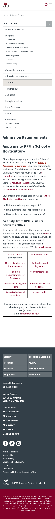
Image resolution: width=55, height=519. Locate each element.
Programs (10, 35)
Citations (9, 59)
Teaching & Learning (39, 356)
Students (10, 82)
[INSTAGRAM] (18, 443)
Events (8, 113)
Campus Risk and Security (13, 462)
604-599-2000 (10, 386)
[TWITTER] (12, 443)
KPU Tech (8, 429)
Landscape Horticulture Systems (18, 47)
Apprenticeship (39, 292)
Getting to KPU (11, 433)
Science (13, 15)
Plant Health (10, 39)
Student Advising (12, 123)
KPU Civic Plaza (11, 411)
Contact (6, 465)
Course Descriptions (15, 70)
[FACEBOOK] (5, 443)
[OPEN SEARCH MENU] (46, 4)
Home (5, 15)
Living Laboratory (13, 101)
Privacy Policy (8, 458)
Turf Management (12, 55)
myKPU (32, 362)
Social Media (8, 468)
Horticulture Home (14, 29)
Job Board (10, 94)
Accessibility (8, 455)
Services (8, 368)
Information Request (31, 313)
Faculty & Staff (36, 368)
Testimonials (11, 88)
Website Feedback (10, 451)
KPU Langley (9, 415)
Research (8, 362)
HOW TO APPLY (14, 254)
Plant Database (12, 107)
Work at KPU (35, 374)
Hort (22, 15)
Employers (9, 374)
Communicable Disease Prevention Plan (19, 472)
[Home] (20, 4)
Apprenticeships (12, 64)
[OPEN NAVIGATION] (50, 4)
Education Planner (40, 254)
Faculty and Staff (12, 127)
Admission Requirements (17, 76)
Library (7, 356)
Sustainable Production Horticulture (19, 51)
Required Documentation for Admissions (15, 275)
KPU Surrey (9, 424)
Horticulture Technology (15, 43)
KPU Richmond (10, 420)
